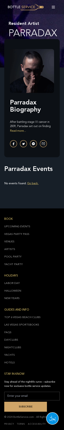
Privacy (9, 424)
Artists (9, 249)
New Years (12, 298)
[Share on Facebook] (13, 143)
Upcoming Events (17, 226)
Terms (21, 424)
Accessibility (37, 424)
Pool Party (13, 257)
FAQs (7, 332)
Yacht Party (13, 264)
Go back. (33, 183)
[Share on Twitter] (23, 143)
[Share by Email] (43, 143)
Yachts (9, 355)
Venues (9, 241)
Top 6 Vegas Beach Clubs (22, 317)
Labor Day (12, 283)
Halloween (12, 291)
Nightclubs (12, 347)
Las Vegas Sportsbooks (21, 325)
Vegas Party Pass (16, 234)
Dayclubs (11, 340)
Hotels (9, 362)
